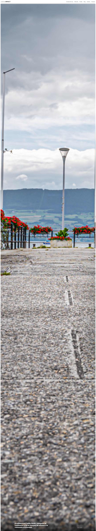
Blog (85, 1)
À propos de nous (69, 1)
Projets (80, 1)
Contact (88, 1)
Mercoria (76, 1)
